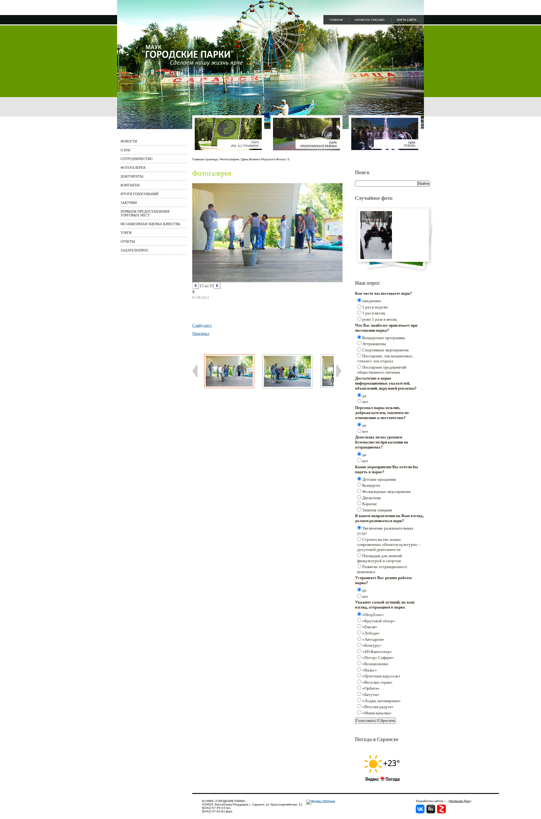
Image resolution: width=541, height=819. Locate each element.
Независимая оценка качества (150, 224)
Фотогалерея (133, 167)
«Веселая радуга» (378, 706)
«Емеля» (369, 627)
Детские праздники (379, 479)
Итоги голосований (139, 194)
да (364, 395)
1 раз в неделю (375, 307)
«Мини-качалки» (377, 713)
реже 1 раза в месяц (379, 319)
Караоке (369, 503)
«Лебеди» (371, 633)
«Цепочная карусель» (381, 676)
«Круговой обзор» (378, 621)
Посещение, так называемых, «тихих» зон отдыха (385, 358)
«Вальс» (369, 670)
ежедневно (371, 300)
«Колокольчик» (375, 663)
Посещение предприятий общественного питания (381, 370)
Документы (132, 176)
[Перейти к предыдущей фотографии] (195, 285)
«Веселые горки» (377, 682)
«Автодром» (373, 639)
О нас (126, 150)
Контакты (130, 185)
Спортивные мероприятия (385, 350)
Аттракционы (374, 343)
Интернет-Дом (459, 801)
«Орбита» (371, 688)
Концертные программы (383, 337)
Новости (129, 141)
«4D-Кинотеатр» (377, 651)
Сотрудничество (136, 159)
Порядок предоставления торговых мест (145, 213)
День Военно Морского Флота (263, 159)
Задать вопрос (134, 250)
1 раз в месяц (373, 313)
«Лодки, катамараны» (381, 700)
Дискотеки (371, 497)
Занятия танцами (377, 510)
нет (365, 401)
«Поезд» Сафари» (378, 657)
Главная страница (205, 159)
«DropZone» (373, 614)
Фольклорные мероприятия (386, 491)
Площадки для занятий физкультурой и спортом (379, 558)
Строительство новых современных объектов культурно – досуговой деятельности (388, 544)
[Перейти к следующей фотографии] (217, 285)
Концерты (371, 485)
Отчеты (128, 241)
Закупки (129, 203)
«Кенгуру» (372, 645)
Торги (126, 233)
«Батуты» (370, 694)
